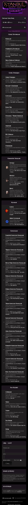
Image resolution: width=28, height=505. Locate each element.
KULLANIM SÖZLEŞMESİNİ (13, 501)
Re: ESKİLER (14, 259)
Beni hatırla (17, 460)
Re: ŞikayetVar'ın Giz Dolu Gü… (18, 92)
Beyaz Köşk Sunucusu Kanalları (15, 263)
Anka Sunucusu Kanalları (13, 331)
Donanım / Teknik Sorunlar (14, 116)
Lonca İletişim (17, 240)
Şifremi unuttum (6, 460)
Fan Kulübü (14, 387)
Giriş (4, 443)
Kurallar (8, 39)
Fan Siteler (9, 420)
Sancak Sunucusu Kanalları (14, 318)
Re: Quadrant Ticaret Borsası (18, 368)
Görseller (9, 392)
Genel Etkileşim (14, 73)
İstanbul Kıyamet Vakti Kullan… (18, 45)
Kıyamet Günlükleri (12, 86)
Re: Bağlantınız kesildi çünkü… (18, 122)
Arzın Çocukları (15, 218)
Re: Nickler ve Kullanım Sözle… (18, 82)
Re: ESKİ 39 (13, 285)
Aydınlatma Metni (11, 504)
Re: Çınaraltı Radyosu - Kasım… (18, 152)
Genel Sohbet (10, 240)
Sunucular (14, 231)
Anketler (8, 126)
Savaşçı (12, 163)
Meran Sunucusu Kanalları (14, 289)
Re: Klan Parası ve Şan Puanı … (18, 130)
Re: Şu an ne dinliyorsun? (17, 112)
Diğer (7, 429)
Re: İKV (12, 398)
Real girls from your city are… (18, 327)
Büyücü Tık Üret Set (16, 355)
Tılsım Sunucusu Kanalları (14, 303)
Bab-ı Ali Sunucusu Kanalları (15, 372)
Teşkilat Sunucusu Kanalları (14, 250)
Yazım (7, 410)
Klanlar (14, 202)
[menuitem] (6, 22)
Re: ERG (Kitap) (14, 417)
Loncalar (8, 96)
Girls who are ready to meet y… (18, 407)
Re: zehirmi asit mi (19, 196)
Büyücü (12, 175)
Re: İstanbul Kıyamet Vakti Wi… (18, 425)
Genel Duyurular (14, 34)
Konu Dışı (9, 107)
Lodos (12, 207)
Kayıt (10, 443)
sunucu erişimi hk (15, 381)
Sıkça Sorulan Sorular (13, 60)
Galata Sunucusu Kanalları (14, 359)
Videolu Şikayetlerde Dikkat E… (18, 66)
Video (7, 402)
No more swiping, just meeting (18, 437)
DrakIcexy (19, 491)
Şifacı (11, 188)
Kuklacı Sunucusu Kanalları (14, 276)
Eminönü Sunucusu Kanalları (15, 235)
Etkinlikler (9, 146)
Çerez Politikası (17, 504)
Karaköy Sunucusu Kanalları (15, 345)
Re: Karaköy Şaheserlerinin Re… (15, 184)
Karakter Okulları (14, 158)
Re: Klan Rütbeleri (19, 224)
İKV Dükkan (9, 134)
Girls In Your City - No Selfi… (18, 272)
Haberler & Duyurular (12, 49)
